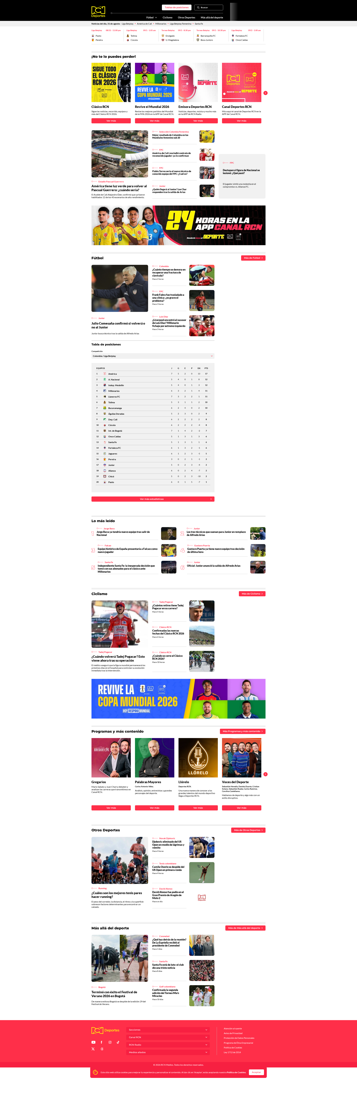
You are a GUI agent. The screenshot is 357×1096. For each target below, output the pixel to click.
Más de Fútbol (252, 258)
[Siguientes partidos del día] (263, 35)
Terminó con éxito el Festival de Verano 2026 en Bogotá (114, 994)
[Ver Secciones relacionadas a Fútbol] (156, 17)
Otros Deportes (186, 17)
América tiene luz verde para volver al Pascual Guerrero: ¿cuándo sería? (119, 188)
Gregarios (98, 782)
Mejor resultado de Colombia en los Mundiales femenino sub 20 (170, 136)
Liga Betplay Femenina (180, 23)
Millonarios (160, 23)
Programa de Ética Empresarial (238, 1042)
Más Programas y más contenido (241, 731)
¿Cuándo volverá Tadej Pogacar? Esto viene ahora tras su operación (118, 658)
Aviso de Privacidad (233, 1033)
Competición (97, 351)
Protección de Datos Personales (239, 1038)
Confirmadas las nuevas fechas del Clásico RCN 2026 (168, 632)
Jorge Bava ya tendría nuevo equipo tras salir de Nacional (123, 533)
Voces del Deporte (235, 782)
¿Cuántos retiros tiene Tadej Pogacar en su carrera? (168, 607)
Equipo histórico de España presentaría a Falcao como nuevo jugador (127, 550)
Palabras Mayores (148, 782)
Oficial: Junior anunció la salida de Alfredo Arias (213, 565)
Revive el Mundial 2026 (152, 107)
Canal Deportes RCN (236, 107)
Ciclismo (167, 17)
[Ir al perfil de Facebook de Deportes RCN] (101, 1042)
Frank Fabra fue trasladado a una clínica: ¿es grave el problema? (168, 297)
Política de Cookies (236, 1072)
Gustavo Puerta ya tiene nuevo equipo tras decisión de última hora (215, 550)
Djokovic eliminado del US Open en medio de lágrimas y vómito (168, 844)
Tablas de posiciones (177, 7)
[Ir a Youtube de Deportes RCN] (93, 1042)
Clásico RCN (100, 107)
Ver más (111, 120)
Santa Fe (199, 23)
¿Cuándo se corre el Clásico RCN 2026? (167, 657)
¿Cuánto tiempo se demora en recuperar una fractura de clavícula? (168, 272)
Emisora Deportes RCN (195, 107)
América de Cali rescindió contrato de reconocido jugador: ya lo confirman (171, 154)
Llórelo (183, 782)
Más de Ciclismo (251, 593)
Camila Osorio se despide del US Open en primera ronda (168, 868)
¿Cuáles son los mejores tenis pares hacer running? (116, 895)
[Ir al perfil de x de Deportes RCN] (93, 1049)
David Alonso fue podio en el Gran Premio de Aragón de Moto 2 (168, 895)
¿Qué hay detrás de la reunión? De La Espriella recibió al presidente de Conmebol (169, 942)
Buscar (204, 7)
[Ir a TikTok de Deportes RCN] (118, 1042)
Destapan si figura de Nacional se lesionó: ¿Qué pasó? (241, 172)
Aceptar (256, 1072)
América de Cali (144, 23)
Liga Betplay (127, 23)
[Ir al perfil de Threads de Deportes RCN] (102, 1049)
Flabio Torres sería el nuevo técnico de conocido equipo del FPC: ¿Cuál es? (171, 172)
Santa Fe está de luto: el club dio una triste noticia (168, 966)
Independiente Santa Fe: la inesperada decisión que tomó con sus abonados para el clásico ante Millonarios (126, 568)
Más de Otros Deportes (247, 830)
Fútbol (150, 17)
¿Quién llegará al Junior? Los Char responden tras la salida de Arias (169, 190)
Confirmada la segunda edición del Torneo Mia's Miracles (165, 992)
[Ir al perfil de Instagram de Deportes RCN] (110, 1042)
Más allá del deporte (212, 17)
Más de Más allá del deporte (244, 928)
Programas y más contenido (117, 731)
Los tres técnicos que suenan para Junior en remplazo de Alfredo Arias (216, 533)
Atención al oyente (233, 1028)
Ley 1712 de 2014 (232, 1052)
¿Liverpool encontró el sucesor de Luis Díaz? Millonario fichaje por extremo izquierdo (169, 322)
